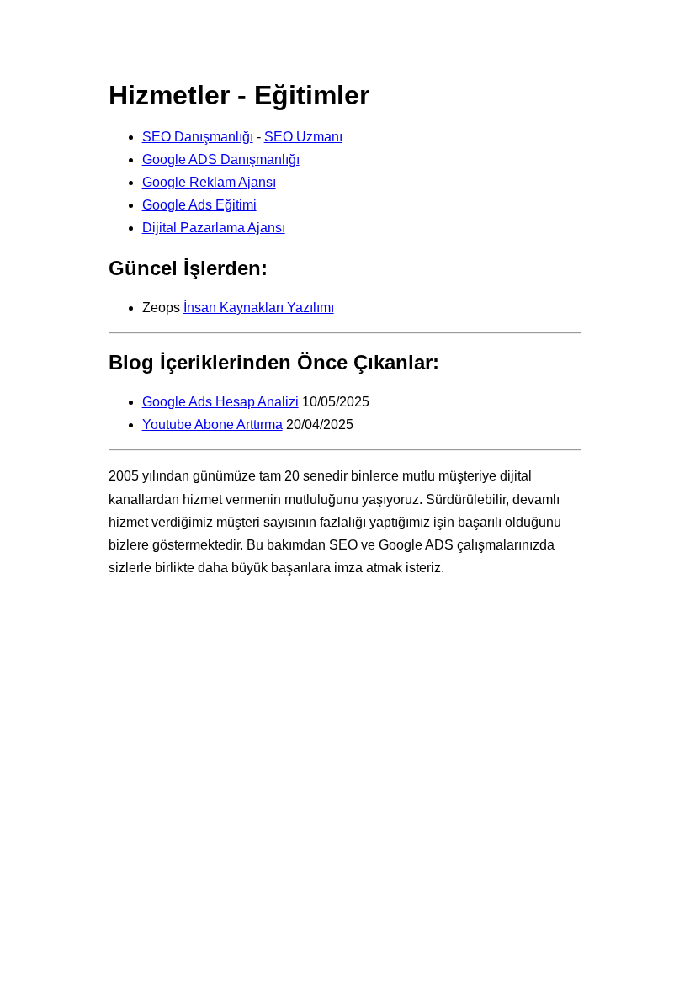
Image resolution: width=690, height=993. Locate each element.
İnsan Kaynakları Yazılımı (258, 307)
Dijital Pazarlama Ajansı (213, 227)
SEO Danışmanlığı (197, 137)
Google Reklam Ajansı (209, 182)
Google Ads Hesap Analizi (220, 402)
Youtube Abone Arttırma (212, 424)
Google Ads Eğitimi (199, 205)
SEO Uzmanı (303, 137)
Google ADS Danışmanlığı (221, 159)
